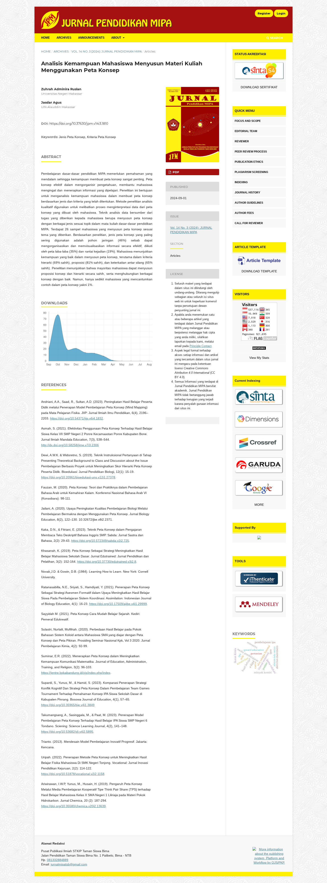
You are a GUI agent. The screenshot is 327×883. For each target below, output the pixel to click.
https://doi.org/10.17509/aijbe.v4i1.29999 (118, 604)
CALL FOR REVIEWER (249, 223)
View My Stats (259, 357)
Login (281, 13)
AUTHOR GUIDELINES (249, 202)
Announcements (91, 37)
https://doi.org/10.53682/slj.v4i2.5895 (67, 731)
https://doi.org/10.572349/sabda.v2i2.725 (100, 540)
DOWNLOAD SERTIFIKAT (259, 87)
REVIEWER (242, 141)
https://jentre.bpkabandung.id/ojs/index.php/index (75, 672)
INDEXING (241, 182)
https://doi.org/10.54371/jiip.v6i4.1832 (76, 418)
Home (46, 51)
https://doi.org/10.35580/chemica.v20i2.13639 (73, 806)
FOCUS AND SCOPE (248, 120)
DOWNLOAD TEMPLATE (259, 271)
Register (264, 13)
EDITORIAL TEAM (246, 131)
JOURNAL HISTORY (247, 192)
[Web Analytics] (259, 348)
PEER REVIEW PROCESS (251, 151)
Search (276, 38)
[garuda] (259, 466)
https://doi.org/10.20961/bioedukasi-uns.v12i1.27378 (78, 477)
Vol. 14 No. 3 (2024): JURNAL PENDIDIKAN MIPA (106, 51)
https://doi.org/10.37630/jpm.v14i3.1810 (78, 124)
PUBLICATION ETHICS (249, 161)
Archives (64, 37)
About (116, 37)
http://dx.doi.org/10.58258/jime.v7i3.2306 (70, 445)
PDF (175, 172)
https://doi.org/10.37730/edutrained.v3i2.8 (106, 561)
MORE (259, 504)
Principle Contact (201, 346)
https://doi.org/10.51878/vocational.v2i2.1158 (72, 774)
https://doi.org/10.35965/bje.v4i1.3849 (68, 705)
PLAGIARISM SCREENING (251, 172)
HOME (45, 37)
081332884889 (57, 860)
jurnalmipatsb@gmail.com (69, 864)
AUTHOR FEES (244, 213)
